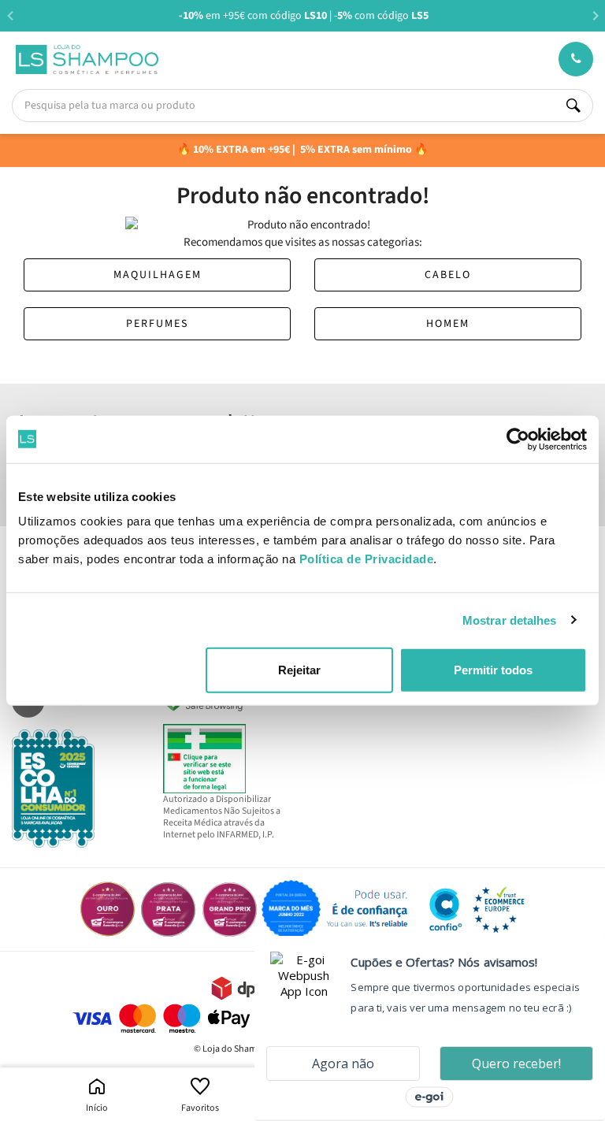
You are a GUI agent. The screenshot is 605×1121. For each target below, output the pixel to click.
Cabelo (448, 275)
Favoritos (200, 1108)
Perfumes (157, 324)
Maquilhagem (157, 275)
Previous (10, 15)
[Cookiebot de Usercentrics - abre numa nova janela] (518, 439)
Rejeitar (299, 670)
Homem (448, 324)
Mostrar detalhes (509, 619)
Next (595, 15)
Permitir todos (493, 670)
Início (97, 1108)
